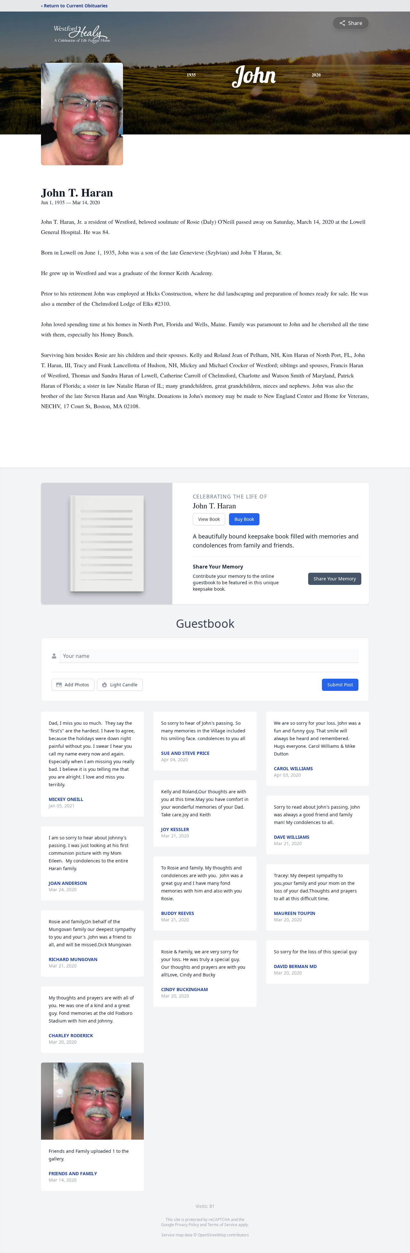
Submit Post (340, 685)
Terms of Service (222, 1224)
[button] (92, 1101)
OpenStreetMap (212, 1235)
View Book (209, 519)
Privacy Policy (187, 1224)
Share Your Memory (335, 579)
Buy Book (244, 519)
